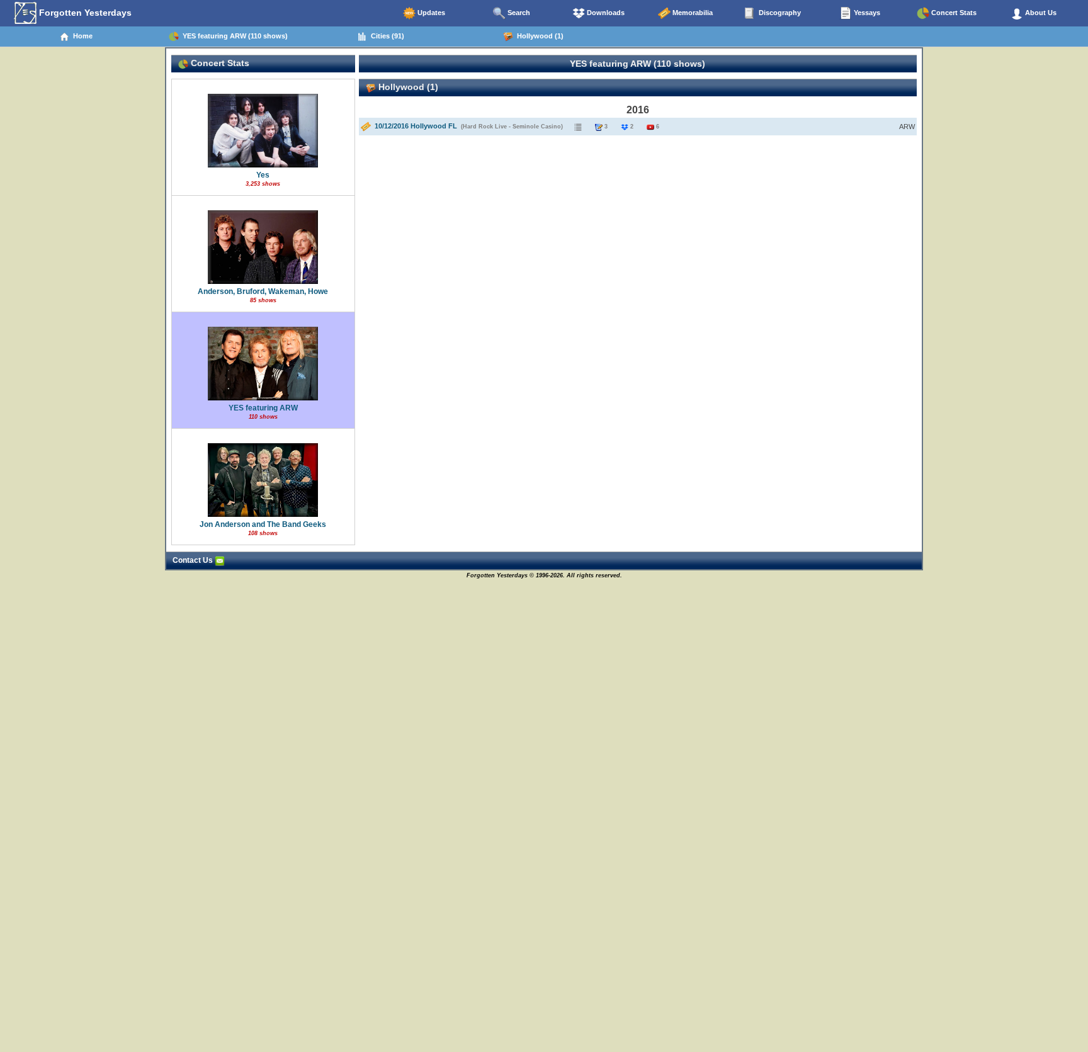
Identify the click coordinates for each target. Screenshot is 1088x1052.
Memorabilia (692, 12)
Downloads (605, 12)
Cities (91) (385, 36)
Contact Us (194, 560)
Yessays (866, 12)
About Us (1040, 12)
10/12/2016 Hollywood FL (416, 126)
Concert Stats (953, 12)
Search (518, 12)
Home (81, 36)
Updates (430, 12)
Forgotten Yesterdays (84, 13)
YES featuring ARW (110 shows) (233, 36)
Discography (779, 12)
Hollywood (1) (538, 36)
